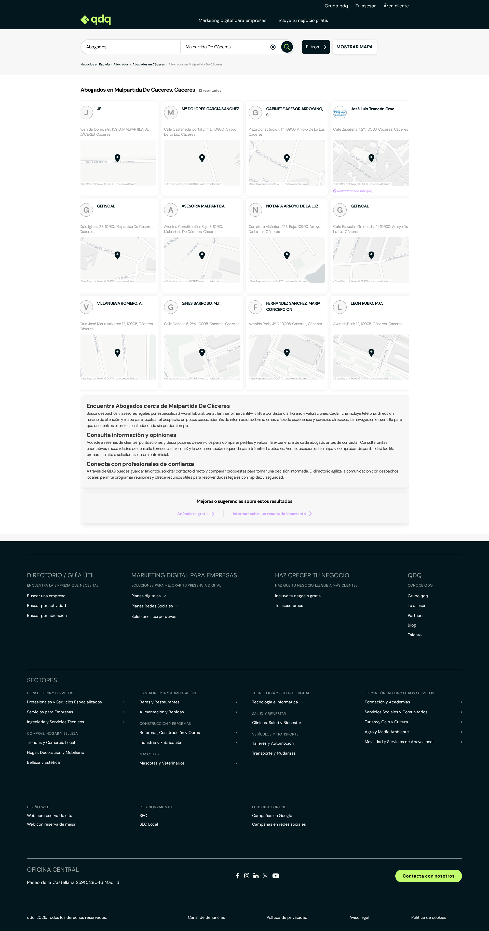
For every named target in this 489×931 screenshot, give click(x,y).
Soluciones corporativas (153, 616)
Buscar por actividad (46, 605)
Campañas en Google (272, 815)
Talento (415, 634)
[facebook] (237, 876)
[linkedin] (256, 876)
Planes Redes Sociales (152, 606)
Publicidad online (269, 807)
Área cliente (396, 6)
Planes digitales (146, 596)
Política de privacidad (287, 917)
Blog (412, 625)
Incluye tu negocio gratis (302, 20)
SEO (143, 815)
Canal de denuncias (206, 917)
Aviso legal (359, 917)
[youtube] (275, 877)
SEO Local (149, 824)
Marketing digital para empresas (232, 20)
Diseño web (38, 807)
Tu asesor (366, 6)
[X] (265, 876)
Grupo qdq (336, 6)
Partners (416, 615)
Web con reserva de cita (49, 815)
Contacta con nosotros (429, 876)
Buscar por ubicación (47, 615)
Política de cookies (428, 917)
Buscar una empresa (46, 596)
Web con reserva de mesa (51, 824)
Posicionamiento (156, 807)
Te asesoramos (289, 605)
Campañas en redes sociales (279, 824)
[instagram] (247, 876)
